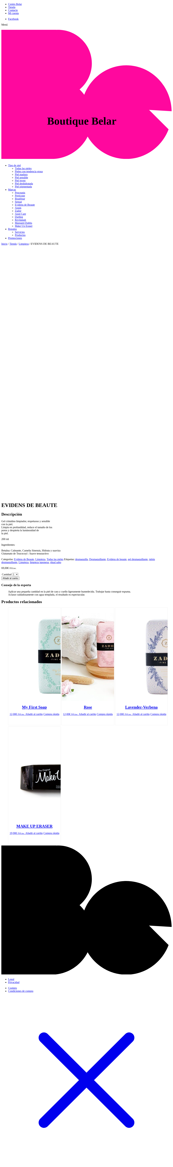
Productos (20, 235)
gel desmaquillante (138, 559)
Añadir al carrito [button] (34, 714)
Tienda (11, 7)
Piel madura (21, 174)
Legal (11, 979)
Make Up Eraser (23, 226)
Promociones (15, 238)
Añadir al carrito (10, 578)
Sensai (18, 201)
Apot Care (20, 213)
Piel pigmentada (23, 186)
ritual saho (55, 562)
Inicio (4, 243)
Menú (4, 24)
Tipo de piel (14, 165)
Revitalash (20, 219)
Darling (19, 216)
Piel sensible (21, 177)
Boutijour (20, 198)
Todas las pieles (23, 168)
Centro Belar (15, 4)
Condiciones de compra (20, 991)
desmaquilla (81, 559)
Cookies (12, 988)
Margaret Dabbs (23, 223)
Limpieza (24, 243)
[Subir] (86, 973)
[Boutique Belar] (86, 157)
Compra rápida (51, 714)
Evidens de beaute (117, 559)
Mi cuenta (13, 13)
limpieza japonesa (39, 562)
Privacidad (13, 982)
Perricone (20, 195)
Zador (18, 210)
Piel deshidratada (24, 183)
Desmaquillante (97, 559)
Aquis (18, 207)
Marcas (12, 189)
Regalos (12, 229)
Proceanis (20, 192)
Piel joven (20, 180)
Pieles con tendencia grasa (29, 171)
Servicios (20, 232)
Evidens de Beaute (25, 204)
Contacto (13, 10)
